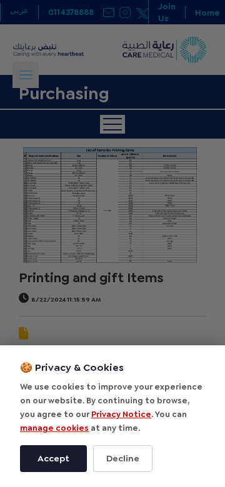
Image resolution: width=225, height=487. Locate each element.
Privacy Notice (121, 414)
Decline (122, 458)
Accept (53, 458)
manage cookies (54, 428)
